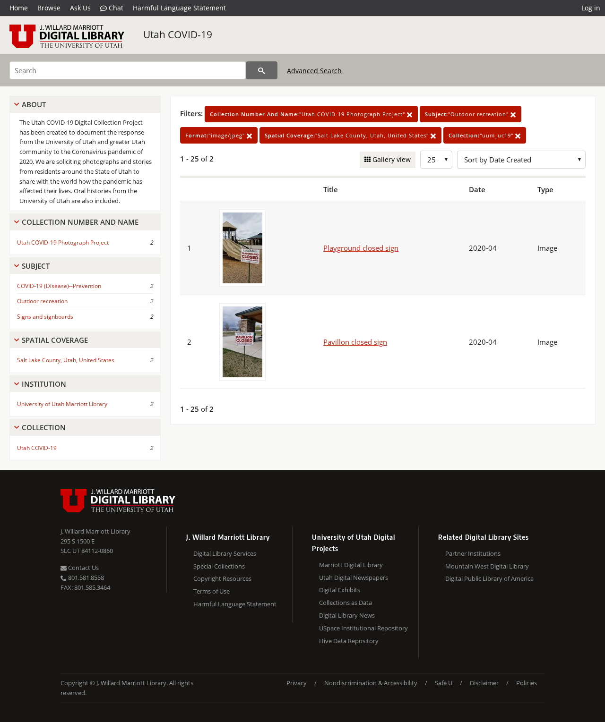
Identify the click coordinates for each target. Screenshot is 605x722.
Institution (44, 384)
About (34, 104)
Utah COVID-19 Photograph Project (63, 242)
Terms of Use (211, 591)
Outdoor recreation (42, 301)
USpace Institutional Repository (363, 628)
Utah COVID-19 (177, 34)
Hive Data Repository (349, 641)
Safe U (443, 683)
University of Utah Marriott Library (62, 404)
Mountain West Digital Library (487, 566)
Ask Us (80, 7)
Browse (48, 7)
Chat (115, 7)
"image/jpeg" (216, 135)
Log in (590, 7)
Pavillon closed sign (355, 342)
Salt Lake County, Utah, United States (65, 360)
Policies (526, 683)
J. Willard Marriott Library (95, 531)
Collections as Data (345, 602)
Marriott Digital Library (351, 565)
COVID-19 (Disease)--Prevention (59, 286)
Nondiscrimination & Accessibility (370, 683)
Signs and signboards (45, 317)
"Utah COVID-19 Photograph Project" (308, 114)
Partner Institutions (473, 553)
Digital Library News (347, 615)
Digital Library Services (224, 553)
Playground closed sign (360, 248)
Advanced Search (314, 70)
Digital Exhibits (339, 590)
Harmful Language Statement (179, 7)
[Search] (261, 70)
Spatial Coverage (55, 340)
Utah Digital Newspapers (353, 577)
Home (18, 7)
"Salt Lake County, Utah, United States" (348, 135)
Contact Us (83, 567)
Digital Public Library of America (489, 578)
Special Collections (219, 566)
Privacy (296, 683)
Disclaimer (484, 683)
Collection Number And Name (80, 222)
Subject (36, 266)
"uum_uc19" (482, 135)
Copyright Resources (222, 578)
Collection (44, 427)
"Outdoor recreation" (467, 114)
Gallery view (391, 159)
